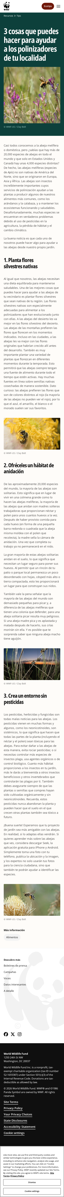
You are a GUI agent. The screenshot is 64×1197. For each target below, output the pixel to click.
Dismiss (32, 1182)
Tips (19, 16)
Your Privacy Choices (18, 1114)
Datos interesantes (15, 984)
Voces (7, 978)
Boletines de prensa (15, 965)
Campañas (10, 972)
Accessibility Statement (19, 1127)
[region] (32, 1171)
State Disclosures (15, 1120)
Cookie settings (14, 1132)
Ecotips (48, 6)
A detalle (9, 991)
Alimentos (12, 937)
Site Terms (11, 1102)
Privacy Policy (13, 1108)
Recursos (8, 16)
